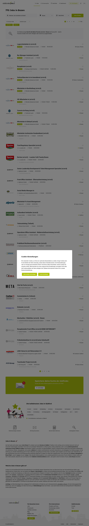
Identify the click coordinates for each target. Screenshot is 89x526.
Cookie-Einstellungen (44, 274)
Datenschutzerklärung (26, 270)
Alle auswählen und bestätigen (29, 274)
